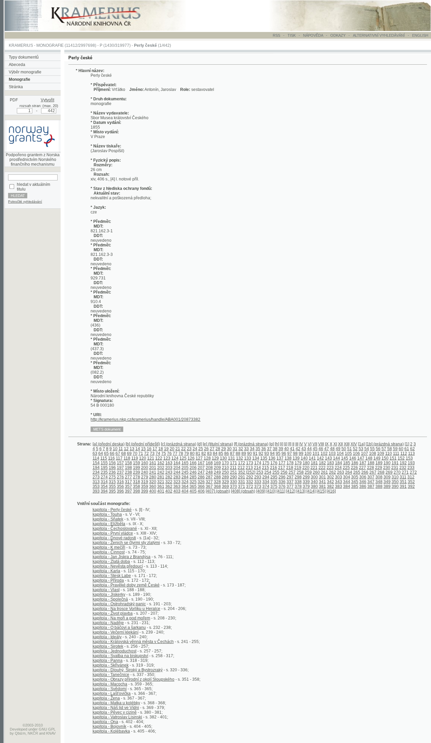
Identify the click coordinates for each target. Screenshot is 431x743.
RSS (276, 35)
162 (160, 463)
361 (160, 486)
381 (322, 486)
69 (129, 453)
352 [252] (246, 472)
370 (233, 486)
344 (346, 481)
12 (126, 448)
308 (379, 477)
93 (266, 453)
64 (100, 453)
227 (362, 467)
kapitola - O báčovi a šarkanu (119, 627)
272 (413, 472)
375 (273, 486)
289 (225, 477)
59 (395, 448)
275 (112, 477)
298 (298, 477)
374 (265, 486)
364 (185, 486)
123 (166, 458)
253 (259, 472)
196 (112, 467)
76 (169, 453)
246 (193, 472)
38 (275, 448)
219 (297, 467)
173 (249, 463)
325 (193, 481)
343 (338, 481)
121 (150, 458)
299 (306, 477)
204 (176, 467)
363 (176, 486)
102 (324, 453)
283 (176, 477)
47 (326, 448)
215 (265, 467)
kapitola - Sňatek (108, 519)
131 (231, 458)
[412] (290, 491)
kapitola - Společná (110, 599)
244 (176, 472)
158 (128, 463)
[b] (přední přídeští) (143, 444)
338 (298, 481)
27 (212, 448)
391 (403, 486)
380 (314, 486)
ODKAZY (337, 35)
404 (185, 491)
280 (152, 477)
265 (356, 472)
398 (136, 491)
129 (215, 458)
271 (405, 472)
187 (362, 463)
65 (106, 453)
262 (332, 472)
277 (128, 477)
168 (209, 463)
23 (189, 448)
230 (386, 467)
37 (269, 448)
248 (209, 472)
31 (235, 448)
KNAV (51, 733)
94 (272, 453)
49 (338, 448)
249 (217, 472)
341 (322, 481)
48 (332, 448)
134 (255, 458)
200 (144, 467)
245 (185, 472)
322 (168, 481)
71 (140, 453)
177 (282, 463)
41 (292, 448)
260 (316, 472)
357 (128, 486)
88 (238, 453)
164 (176, 463)
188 (370, 463)
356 (120, 486)
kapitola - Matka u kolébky (116, 703)
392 (411, 486)
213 (249, 467)
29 (223, 448)
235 (104, 472)
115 (103, 458)
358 (136, 486)
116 (111, 458)
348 (379, 481)
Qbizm (20, 733)
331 (241, 481)
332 (249, 481)
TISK (292, 35)
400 (152, 491)
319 (144, 481)
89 (243, 453)
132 (239, 458)
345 (354, 481)
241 (152, 472)
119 (134, 458)
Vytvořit (47, 100)
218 (289, 467)
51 (349, 448)
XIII (347, 444)
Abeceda (17, 64)
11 (121, 448)
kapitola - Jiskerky (109, 594)
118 (127, 458)
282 (168, 477)
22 (183, 448)
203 (168, 467)
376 (282, 486)
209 (217, 467)
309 (387, 477)
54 (366, 448)
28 (218, 448)
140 (304, 458)
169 (217, 463)
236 (112, 472)
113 (411, 453)
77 (175, 453)
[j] (285, 444)
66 (112, 453)
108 (372, 453)
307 (370, 477)
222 (322, 467)
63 (95, 453)
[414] (311, 491)
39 (280, 448)
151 (393, 458)
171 (233, 463)
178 (290, 463)
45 (315, 448)
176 (273, 463)
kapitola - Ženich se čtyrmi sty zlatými (126, 542)
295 (273, 477)
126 (191, 458)
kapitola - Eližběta (109, 523)
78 (180, 453)
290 (233, 477)
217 (281, 467)
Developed (18, 729)
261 (324, 472)
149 (376, 458)
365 (193, 486)
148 (368, 458)
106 (356, 453)
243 (168, 472)
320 (152, 481)
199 (136, 467)
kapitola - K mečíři (109, 547)
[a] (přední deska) (109, 444)
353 (96, 486)
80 (192, 453)
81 (198, 453)
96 (283, 453)
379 (306, 486)
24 (195, 448)
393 (96, 491)
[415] (321, 491)
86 (226, 453)
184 (338, 463)
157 (120, 463)
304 (346, 477)
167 (201, 463)
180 (306, 463)
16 (149, 448)
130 (223, 458)
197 (120, 467)
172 (241, 463)
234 (96, 472)
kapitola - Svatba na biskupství (120, 655)
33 (246, 448)
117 (119, 458)
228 (370, 467)
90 (249, 453)
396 (120, 491)
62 (412, 448)
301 (322, 477)
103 (332, 453)
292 (249, 477)
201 (152, 467)
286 (201, 477)
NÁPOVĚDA (313, 35)
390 (395, 486)
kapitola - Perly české (112, 509)
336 (282, 481)
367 (209, 486)
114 (96, 458)
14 (137, 448)
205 (185, 467)
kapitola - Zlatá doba (111, 561)
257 (292, 472)
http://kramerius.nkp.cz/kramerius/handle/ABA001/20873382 (145, 419)
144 (336, 458)
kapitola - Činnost (109, 552)
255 (275, 472)
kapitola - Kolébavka (111, 731)
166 (193, 463)
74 (158, 453)
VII (314, 444)
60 (401, 448)
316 (120, 481)
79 (186, 453)
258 (300, 472)
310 (395, 477)
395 (112, 491)
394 (104, 491)
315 (112, 481)
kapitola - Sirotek (108, 646)
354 (104, 486)
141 (312, 458)
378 (298, 486)
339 (306, 481)
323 (176, 481)
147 (360, 458)
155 (104, 463)
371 (241, 486)
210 (225, 467)
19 (166, 448)
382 (330, 486)
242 (160, 472)
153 (409, 458)
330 (233, 481)
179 (298, 463)
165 (185, 463)
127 (199, 458)
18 (160, 448)
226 (354, 467)
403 (176, 491)
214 (257, 467)
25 (200, 448)
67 (117, 453)
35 (258, 448)
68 (123, 453)
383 (338, 486)
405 (193, 491)
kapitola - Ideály (107, 637)
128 (207, 458)
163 (168, 463)
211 (233, 467)
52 (355, 448)
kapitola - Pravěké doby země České (126, 585)
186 (354, 463)
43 (303, 448)
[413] (300, 491)
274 (104, 477)
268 (381, 472)
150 (385, 458)
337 (290, 481)
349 (387, 481)
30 (229, 448)
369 (225, 486)
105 (348, 453)
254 (267, 472)
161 (152, 463)
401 (160, 491)
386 (362, 486)
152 (401, 458)
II (293, 444)
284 (185, 477)
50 (343, 448)
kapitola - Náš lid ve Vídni (116, 707)
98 (295, 453)
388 (379, 486)
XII (340, 444)
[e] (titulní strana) (218, 444)
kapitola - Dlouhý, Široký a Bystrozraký (128, 670)
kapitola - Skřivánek (111, 665)
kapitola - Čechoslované (115, 528)
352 (411, 481)
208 (209, 467)
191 (395, 463)
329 (225, 481)
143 (328, 458)
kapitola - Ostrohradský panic (119, 604)
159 (136, 463)
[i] (281, 444)
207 (201, 467)
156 (112, 463)
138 (288, 458)
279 (144, 477)
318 (136, 481)
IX (327, 444)
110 (388, 453)
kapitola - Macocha (110, 684)
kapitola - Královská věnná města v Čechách (133, 641)
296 (282, 477)
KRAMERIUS (21, 45)
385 (354, 486)
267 (372, 472)
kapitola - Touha (107, 514)
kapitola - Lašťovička (112, 693)
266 (364, 472)
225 (346, 467)
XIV (354, 444)
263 (340, 472)
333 (257, 481)
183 (330, 463)
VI (309, 444)
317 (128, 481)
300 (314, 477)
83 (209, 453)
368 (217, 486)
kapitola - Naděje (108, 622)
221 (314, 467)
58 (389, 448)
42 (298, 448)
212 (241, 467)
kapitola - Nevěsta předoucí (118, 566)
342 (330, 481)
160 (144, 463)
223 (330, 467)
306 (362, 477)
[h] (277, 444)
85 (221, 453)
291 (241, 477)
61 (406, 448)
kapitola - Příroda (108, 580)
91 (255, 453)
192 (403, 463)
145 (344, 458)
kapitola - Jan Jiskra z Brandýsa (122, 556)
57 (384, 448)
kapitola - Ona (105, 721)
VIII (321, 444)
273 (96, 477)
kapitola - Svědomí (110, 688)
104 (340, 453)
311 (403, 477)
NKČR (33, 733)
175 (265, 463)
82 (203, 453)
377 (290, 486)
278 (136, 477)
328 (217, 481)
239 (136, 472)
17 (155, 448)
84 (215, 453)
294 (265, 477)
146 (352, 458)
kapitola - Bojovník (109, 726)
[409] (260, 491)
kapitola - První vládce (113, 533)
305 (354, 477)
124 (174, 458)
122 (158, 458)
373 (257, 486)
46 (321, 448)
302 (330, 477)
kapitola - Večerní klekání (115, 632)
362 (168, 486)
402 (168, 491)
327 (209, 481)
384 (346, 486)
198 (128, 467)
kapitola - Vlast (106, 589)
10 (115, 448)
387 (370, 486)
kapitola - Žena (106, 698)
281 (160, 477)
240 (144, 472)
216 (273, 467)
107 (364, 453)
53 (361, 448)
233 (411, 467)
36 (263, 448)
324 (185, 481)
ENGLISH (420, 35)
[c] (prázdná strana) (178, 444)
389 (387, 486)
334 (265, 481)
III (296, 444)
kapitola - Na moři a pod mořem (121, 618)
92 (261, 453)
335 (273, 481)
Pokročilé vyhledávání (25, 201)
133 (247, 458)
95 (278, 453)
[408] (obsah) (243, 491)
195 (104, 467)
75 (163, 453)
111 (396, 453)
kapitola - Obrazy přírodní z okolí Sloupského (133, 679)
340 (314, 481)
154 (96, 463)
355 (112, 486)
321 (160, 481)
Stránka (16, 87)
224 (338, 467)
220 (305, 467)
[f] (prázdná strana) (251, 444)
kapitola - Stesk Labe (112, 575)
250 (225, 472)
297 (290, 477)
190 (387, 463)
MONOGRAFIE (50, 45)
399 (144, 491)
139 (296, 458)
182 (322, 463)
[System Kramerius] (103, 29)
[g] (271, 444)
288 (217, 477)
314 (104, 481)
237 (120, 472)
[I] (289, 444)
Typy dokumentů (24, 57)
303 (338, 477)
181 (314, 463)
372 (249, 486)
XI (335, 444)
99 (301, 453)
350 (395, 481)
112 (403, 453)
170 (225, 463)
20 (172, 448)
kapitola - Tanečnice (111, 674)
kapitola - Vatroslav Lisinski (117, 717)
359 (144, 486)
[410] (270, 491)
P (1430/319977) (115, 45)
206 (193, 467)
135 (263, 458)
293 (257, 477)
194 (96, 467)
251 (233, 472)
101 (316, 453)
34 (252, 448)
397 (128, 491)
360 (152, 486)
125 (183, 458)
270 (397, 472)
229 (378, 467)
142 (320, 458)
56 (378, 448)
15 (143, 448)
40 (286, 448)
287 (209, 477)
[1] (407, 444)
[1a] (361, 444)
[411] (280, 491)
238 (128, 472)
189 (379, 463)
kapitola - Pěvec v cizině (115, 712)
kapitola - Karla (106, 571)
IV (301, 444)
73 (152, 453)
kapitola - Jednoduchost (114, 651)
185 (346, 463)
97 (289, 453)
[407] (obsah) (218, 491)
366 (201, 486)
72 (146, 453)
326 (201, 481)
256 (284, 472)
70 (135, 453)
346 (362, 481)
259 (308, 472)
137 (280, 458)
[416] (331, 491)
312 (411, 477)
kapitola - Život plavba (113, 613)
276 (120, 477)
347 (370, 481)
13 (132, 448)
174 (257, 463)
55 (372, 448)
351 (403, 481)
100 (307, 453)
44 (309, 448)
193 (411, 463)
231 (394, 467)
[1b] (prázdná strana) (385, 444)
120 (142, 458)
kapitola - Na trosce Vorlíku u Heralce (126, 608)
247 (201, 472)
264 (348, 472)
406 (201, 491)
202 (160, 467)
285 (193, 477)
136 (271, 458)
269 (389, 472)
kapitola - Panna (108, 660)
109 (380, 453)
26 (206, 448)
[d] (199, 444)
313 (96, 481)
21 (177, 448)
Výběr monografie (25, 72)
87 (232, 453)
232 (402, 467)
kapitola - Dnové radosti (114, 538)
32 (240, 448)
